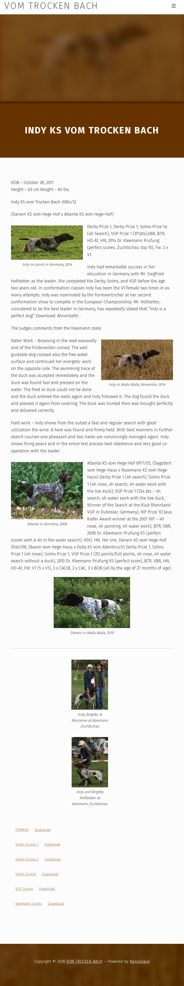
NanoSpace (140, 961)
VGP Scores (24, 889)
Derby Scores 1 (26, 844)
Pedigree (22, 830)
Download (43, 830)
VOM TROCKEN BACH (84, 961)
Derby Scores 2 (27, 859)
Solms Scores (25, 874)
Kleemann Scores (28, 904)
